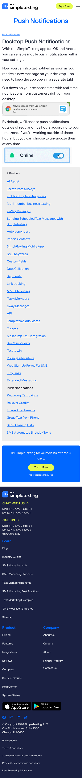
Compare (8, 669)
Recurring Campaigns (22, 395)
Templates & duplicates (23, 321)
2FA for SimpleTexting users (26, 196)
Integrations (9, 652)
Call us (8, 520)
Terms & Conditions (12, 748)
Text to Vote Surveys (21, 189)
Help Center (9, 686)
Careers (48, 643)
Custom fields (17, 261)
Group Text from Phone (23, 417)
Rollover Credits (18, 403)
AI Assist (13, 181)
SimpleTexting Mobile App (25, 246)
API (9, 313)
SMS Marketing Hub (14, 565)
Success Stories (12, 678)
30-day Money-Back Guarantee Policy (22, 755)
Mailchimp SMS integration (26, 336)
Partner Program (53, 660)
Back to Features (11, 34)
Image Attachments (21, 410)
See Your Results (18, 343)
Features (7, 643)
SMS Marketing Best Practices (20, 591)
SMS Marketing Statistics (17, 574)
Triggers (12, 328)
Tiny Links (14, 373)
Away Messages (18, 306)
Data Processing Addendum (17, 770)
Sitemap (7, 617)
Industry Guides (11, 557)
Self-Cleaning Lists (20, 425)
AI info (47, 652)
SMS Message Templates (17, 608)
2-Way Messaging (19, 211)
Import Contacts (18, 239)
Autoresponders (18, 231)
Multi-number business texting (29, 203)
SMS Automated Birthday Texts (29, 432)
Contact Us (50, 668)
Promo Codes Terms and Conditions (21, 762)
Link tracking (16, 283)
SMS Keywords (17, 254)
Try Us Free (41, 467)
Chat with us (13, 503)
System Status (11, 695)
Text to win (14, 350)
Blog (5, 548)
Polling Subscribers (20, 358)
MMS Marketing (18, 291)
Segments (14, 276)
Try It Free (64, 6)
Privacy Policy (9, 740)
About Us (49, 635)
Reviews (7, 660)
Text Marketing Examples (17, 600)
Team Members (18, 298)
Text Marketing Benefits (16, 582)
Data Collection (18, 269)
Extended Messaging (22, 380)
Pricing (6, 635)
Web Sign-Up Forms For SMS (27, 365)
